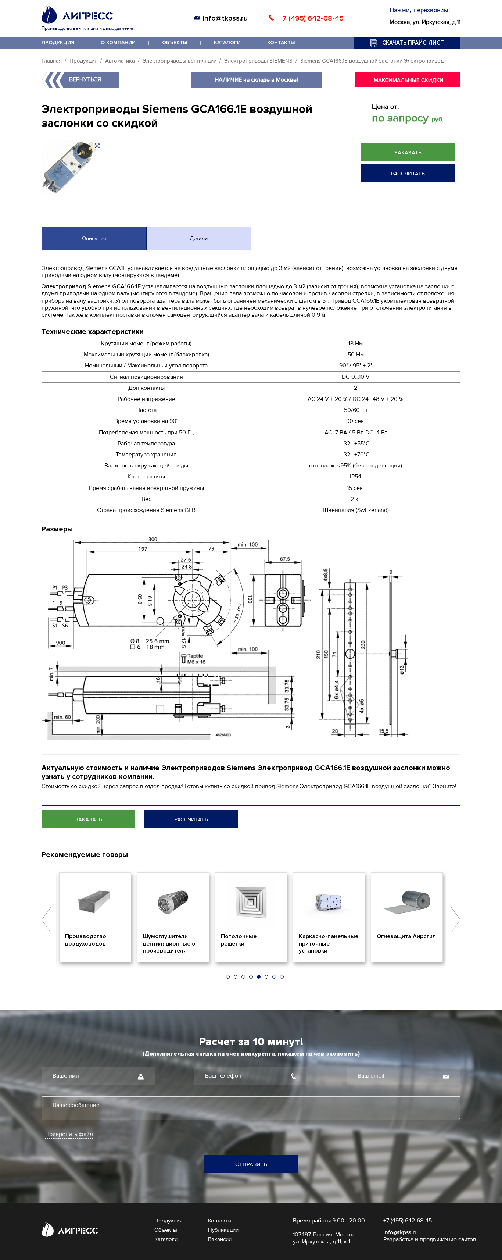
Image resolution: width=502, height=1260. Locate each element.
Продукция (58, 42)
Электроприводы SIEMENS (258, 60)
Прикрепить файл (69, 1134)
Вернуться (85, 79)
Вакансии (220, 1239)
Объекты (174, 42)
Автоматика (120, 60)
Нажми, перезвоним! (420, 10)
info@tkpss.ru (225, 18)
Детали (199, 238)
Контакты (281, 42)
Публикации (223, 1230)
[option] (95, 917)
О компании (118, 42)
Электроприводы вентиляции (179, 60)
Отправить (251, 1164)
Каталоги (227, 42)
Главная (52, 60)
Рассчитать (408, 173)
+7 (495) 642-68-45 (311, 18)
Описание (94, 238)
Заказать (408, 152)
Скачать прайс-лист (413, 42)
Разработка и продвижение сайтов (429, 1239)
